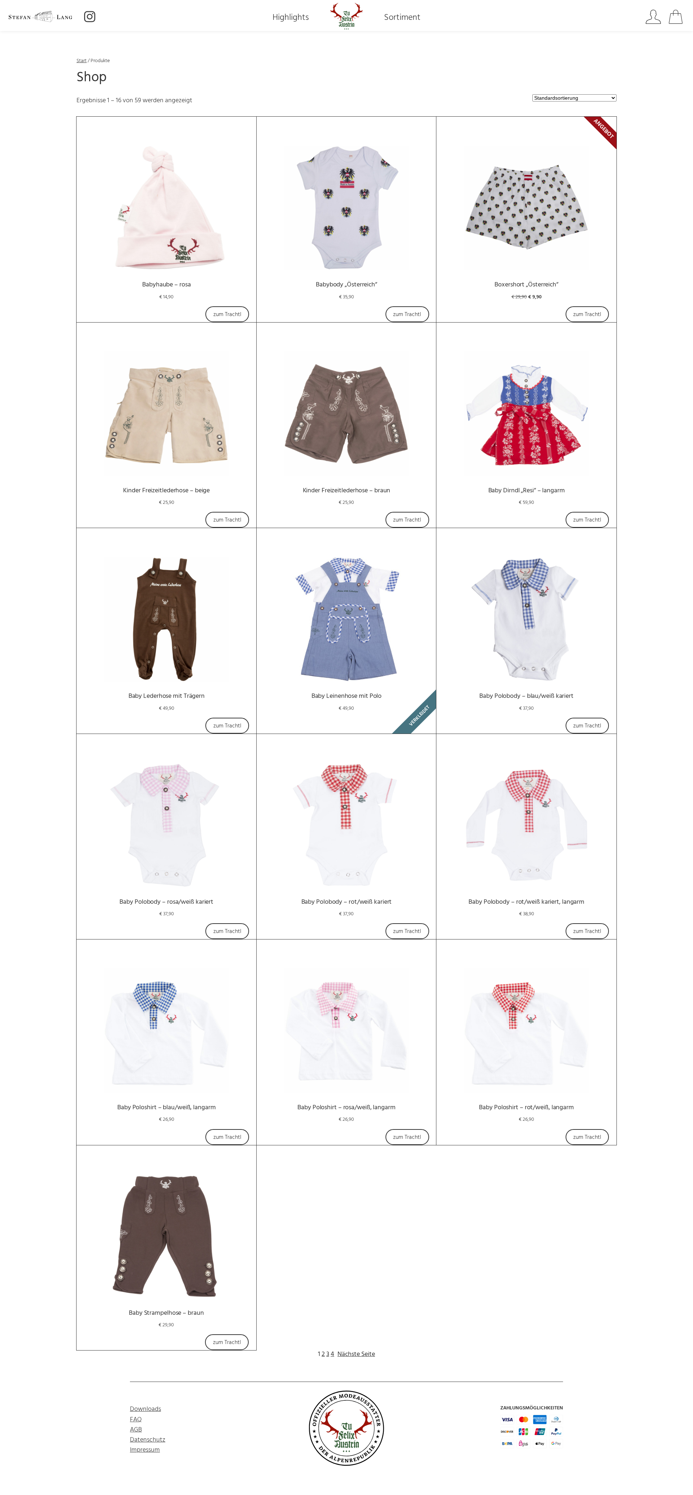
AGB (136, 1430)
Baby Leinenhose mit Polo (346, 696)
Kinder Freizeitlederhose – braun (347, 490)
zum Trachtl (227, 314)
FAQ (136, 1419)
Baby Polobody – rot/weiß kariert (346, 902)
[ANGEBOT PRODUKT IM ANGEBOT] (526, 208)
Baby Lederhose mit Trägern (166, 696)
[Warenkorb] (677, 18)
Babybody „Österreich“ (346, 284)
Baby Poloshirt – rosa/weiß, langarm (346, 1107)
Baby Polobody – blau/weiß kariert (526, 696)
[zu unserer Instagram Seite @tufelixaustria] (89, 17)
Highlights (291, 18)
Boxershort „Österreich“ (526, 284)
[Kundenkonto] (653, 18)
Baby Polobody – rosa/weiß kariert (166, 902)
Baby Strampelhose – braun (166, 1313)
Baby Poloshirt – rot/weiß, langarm (526, 1107)
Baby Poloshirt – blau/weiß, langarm (166, 1107)
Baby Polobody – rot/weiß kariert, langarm (526, 902)
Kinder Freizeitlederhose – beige (166, 490)
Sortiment (402, 18)
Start (82, 61)
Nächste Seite (356, 1354)
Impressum (145, 1450)
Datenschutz (147, 1440)
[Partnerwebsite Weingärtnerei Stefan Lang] (43, 18)
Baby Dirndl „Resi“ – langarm (526, 490)
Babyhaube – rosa (166, 284)
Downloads (145, 1409)
